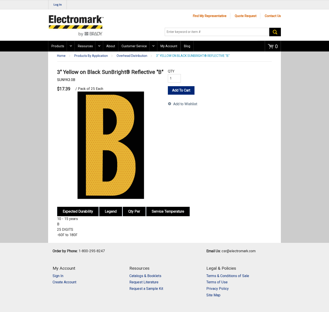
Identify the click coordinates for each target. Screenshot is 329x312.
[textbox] (216, 32)
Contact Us (273, 16)
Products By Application (91, 56)
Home (61, 56)
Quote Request (245, 16)
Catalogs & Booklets (145, 276)
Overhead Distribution (132, 56)
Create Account (64, 282)
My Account (168, 46)
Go (275, 32)
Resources (85, 46)
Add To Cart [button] (181, 90)
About (110, 46)
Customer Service (134, 46)
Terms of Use (217, 282)
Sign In (58, 276)
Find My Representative (209, 16)
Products (57, 46)
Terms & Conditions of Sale (227, 276)
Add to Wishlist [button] (185, 104)
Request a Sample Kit (146, 288)
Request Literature (143, 282)
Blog (187, 46)
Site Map (213, 295)
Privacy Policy (217, 288)
